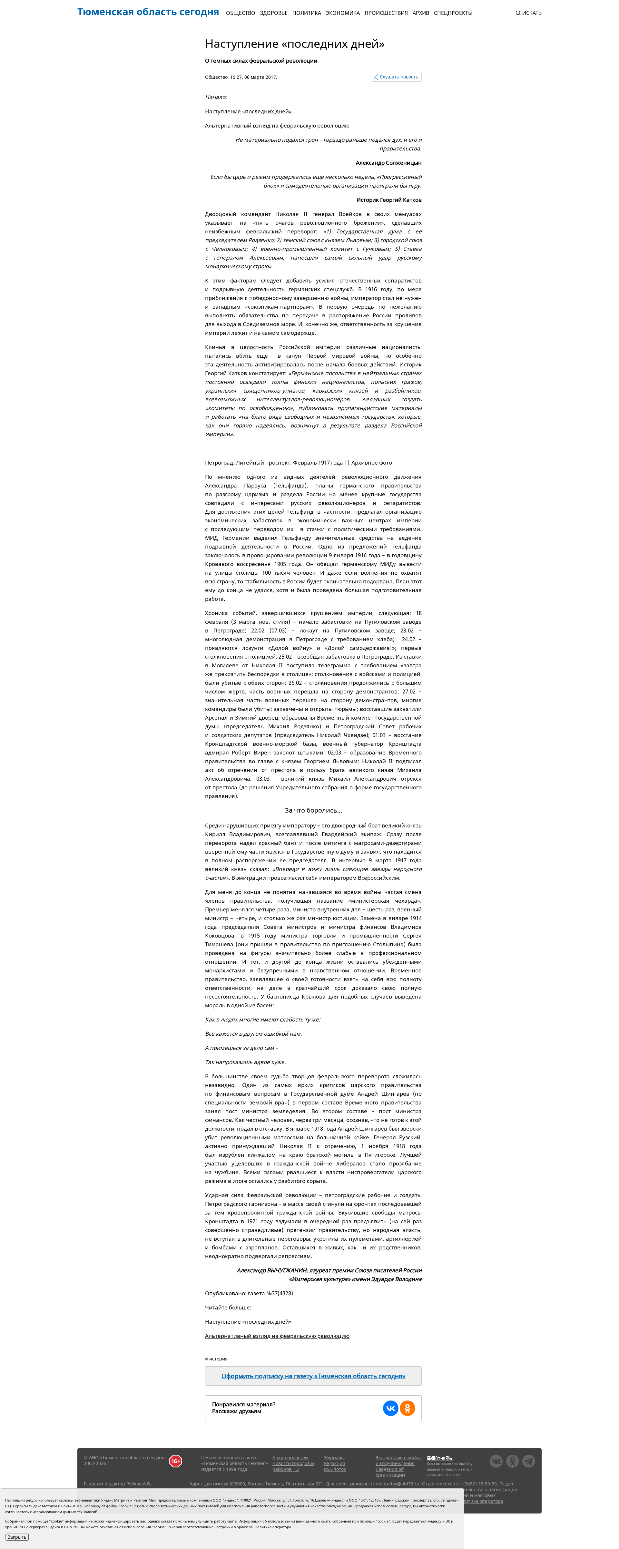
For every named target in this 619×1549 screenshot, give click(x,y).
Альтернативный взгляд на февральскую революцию (277, 125)
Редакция (334, 1463)
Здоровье (274, 12)
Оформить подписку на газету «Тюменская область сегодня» (313, 1376)
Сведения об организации (390, 1472)
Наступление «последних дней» (248, 111)
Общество (240, 12)
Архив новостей (290, 1457)
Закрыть (17, 1537)
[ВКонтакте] (390, 1408)
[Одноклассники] (407, 1408)
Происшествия (386, 12)
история (218, 1359)
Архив (421, 12)
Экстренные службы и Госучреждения (398, 1460)
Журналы (334, 1457)
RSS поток (335, 1469)
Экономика (343, 12)
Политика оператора (480, 1501)
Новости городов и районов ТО (293, 1466)
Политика (306, 12)
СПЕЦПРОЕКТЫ (453, 12)
